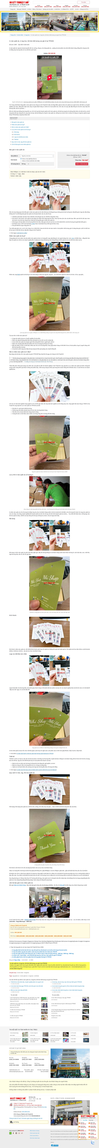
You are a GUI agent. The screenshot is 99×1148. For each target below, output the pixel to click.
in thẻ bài (36, 976)
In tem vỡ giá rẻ (34, 1032)
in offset (33, 223)
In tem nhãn (20, 35)
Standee (52, 1142)
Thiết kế (15, 139)
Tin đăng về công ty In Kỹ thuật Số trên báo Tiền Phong (38, 361)
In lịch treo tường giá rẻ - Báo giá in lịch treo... (56, 1039)
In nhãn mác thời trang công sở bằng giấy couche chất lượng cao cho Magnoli (37, 769)
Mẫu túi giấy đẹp (69, 1139)
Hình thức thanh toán (35, 1138)
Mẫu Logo (73, 1131)
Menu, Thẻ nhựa (37, 9)
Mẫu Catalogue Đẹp (55, 1139)
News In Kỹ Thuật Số (62, 1131)
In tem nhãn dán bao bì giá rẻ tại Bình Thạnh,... (15, 1039)
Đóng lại (95, 1113)
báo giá (62, 885)
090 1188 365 (51, 53)
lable (18, 274)
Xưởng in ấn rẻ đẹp (29, 919)
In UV (76, 9)
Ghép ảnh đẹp (53, 1134)
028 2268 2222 (26, 1111)
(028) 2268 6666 (58, 936)
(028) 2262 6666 (30, 936)
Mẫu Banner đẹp (68, 1136)
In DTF (72, 9)
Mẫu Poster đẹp (61, 1136)
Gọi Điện (85, 1120)
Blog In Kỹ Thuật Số (54, 1131)
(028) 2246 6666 (49, 936)
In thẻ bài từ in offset (22, 233)
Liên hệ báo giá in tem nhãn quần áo (20, 144)
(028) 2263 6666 (39, 936)
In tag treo (27, 35)
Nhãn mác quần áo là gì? (17, 124)
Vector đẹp (69, 1131)
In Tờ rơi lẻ (73, 1032)
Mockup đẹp (65, 1134)
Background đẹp (59, 1134)
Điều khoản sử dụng (34, 1130)
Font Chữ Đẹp (84, 1139)
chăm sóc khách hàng (20, 885)
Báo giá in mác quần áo (17, 122)
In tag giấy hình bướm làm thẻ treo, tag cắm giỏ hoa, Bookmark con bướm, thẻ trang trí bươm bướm (39, 950)
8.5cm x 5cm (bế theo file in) (29, 158)
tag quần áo (16, 976)
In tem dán (73, 1038)
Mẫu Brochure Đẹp (62, 1139)
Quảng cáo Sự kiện (48, 9)
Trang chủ (12, 9)
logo (73, 238)
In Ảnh (29, 9)
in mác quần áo (24, 976)
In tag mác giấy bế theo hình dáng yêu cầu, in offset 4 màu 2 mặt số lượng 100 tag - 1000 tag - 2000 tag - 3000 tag (43, 953)
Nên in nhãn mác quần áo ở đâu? (19, 127)
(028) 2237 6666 (67, 936)
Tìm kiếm (83, 2)
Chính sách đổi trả (34, 1135)
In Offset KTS (64, 9)
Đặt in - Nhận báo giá (81, 163)
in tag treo (30, 976)
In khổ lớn (57, 9)
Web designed (12, 1130)
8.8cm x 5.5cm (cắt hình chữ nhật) (30, 161)
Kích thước (16, 134)
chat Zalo (91, 1120)
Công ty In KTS (84, 9)
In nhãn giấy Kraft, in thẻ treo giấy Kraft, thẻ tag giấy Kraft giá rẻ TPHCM (35, 753)
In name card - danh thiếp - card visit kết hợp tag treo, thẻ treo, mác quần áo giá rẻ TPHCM (36, 955)
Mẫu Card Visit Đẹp (54, 1136)
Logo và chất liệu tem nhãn (20, 137)
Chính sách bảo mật (34, 1133)
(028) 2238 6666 (20, 936)
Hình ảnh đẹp (77, 1131)
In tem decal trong (14, 1032)
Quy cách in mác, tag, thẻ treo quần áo (20, 142)
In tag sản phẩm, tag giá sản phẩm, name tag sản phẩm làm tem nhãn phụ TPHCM (34, 951)
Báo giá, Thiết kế (21, 9)
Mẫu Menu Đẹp (74, 1136)
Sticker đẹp (73, 1134)
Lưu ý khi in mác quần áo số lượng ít (20, 129)
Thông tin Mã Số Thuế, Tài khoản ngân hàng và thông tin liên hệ (25, 1118)
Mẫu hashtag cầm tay (77, 1139)
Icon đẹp (69, 1134)
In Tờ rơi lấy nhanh (55, 1032)
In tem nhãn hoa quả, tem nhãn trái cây (35, 1039)
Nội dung (15, 132)
